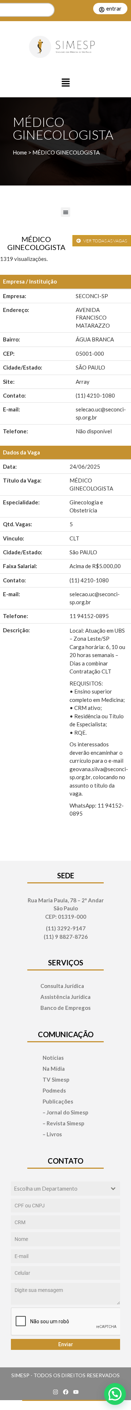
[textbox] (58, 1188)
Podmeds (54, 1090)
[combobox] (65, 1188)
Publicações (58, 1101)
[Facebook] (65, 1391)
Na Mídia (54, 1068)
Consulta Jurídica (62, 986)
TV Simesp (56, 1079)
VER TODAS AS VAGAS (105, 240)
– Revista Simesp (63, 1123)
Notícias (53, 1058)
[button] (65, 83)
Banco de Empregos (65, 1008)
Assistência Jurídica (65, 997)
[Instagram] (55, 1391)
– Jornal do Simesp (65, 1112)
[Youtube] (75, 1391)
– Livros (52, 1134)
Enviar (65, 1344)
